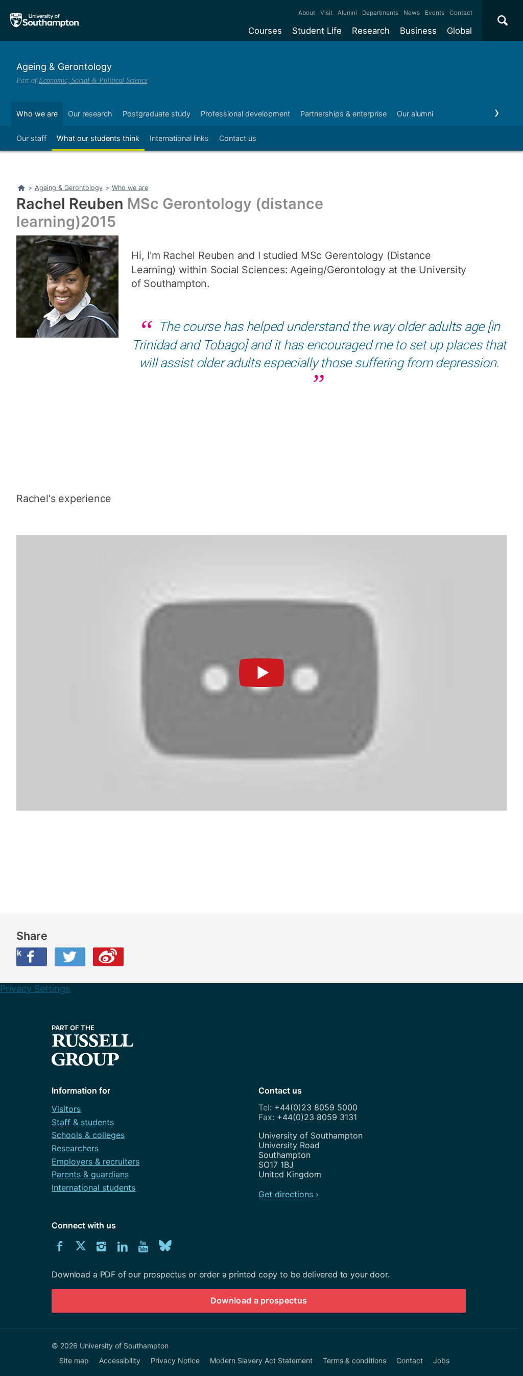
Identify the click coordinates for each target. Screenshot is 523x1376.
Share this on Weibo (108, 956)
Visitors (66, 1109)
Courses (265, 31)
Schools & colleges (88, 1135)
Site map (74, 1360)
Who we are (37, 113)
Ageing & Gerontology (64, 66)
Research (371, 31)
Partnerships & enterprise (343, 113)
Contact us (237, 138)
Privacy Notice (175, 1360)
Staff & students (83, 1122)
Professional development (245, 113)
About (306, 12)
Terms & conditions (354, 1360)
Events (434, 12)
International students (93, 1187)
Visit (326, 12)
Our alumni (415, 113)
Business (418, 31)
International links (179, 138)
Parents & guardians (90, 1174)
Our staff (31, 138)
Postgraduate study (157, 113)
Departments (380, 12)
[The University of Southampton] (44, 20)
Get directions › (288, 1194)
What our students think (98, 138)
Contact (460, 12)
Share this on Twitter (70, 956)
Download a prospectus (258, 1300)
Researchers (75, 1148)
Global (459, 31)
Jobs (441, 1360)
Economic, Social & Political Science (93, 80)
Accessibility (119, 1360)
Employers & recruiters (95, 1161)
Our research (90, 113)
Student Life (317, 31)
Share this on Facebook (18, 952)
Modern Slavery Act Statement (261, 1360)
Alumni (347, 12)
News (411, 12)
